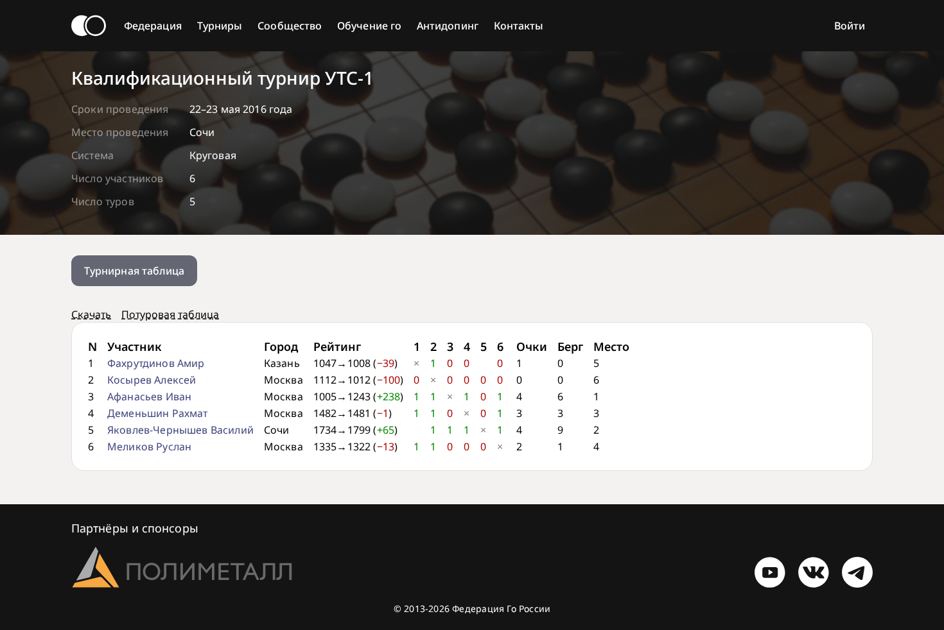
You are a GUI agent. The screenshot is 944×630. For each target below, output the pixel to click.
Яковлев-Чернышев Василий (180, 430)
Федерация (153, 26)
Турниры (220, 26)
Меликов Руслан (149, 446)
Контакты (519, 26)
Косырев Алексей (151, 380)
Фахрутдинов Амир (156, 363)
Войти (849, 26)
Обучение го (369, 26)
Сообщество (290, 26)
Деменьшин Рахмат (157, 413)
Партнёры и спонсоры (134, 528)
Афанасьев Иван (149, 396)
